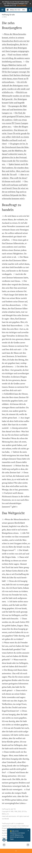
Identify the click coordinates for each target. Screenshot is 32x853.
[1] (11, 506)
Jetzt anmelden (21, 5)
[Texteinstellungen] (29, 10)
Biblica (5, 17)
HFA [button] (23, 10)
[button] (30, 4)
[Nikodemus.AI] (4, 840)
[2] (14, 550)
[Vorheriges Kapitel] (4, 844)
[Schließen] (28, 830)
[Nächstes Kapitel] (28, 844)
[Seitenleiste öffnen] (16, 851)
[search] (14, 10)
